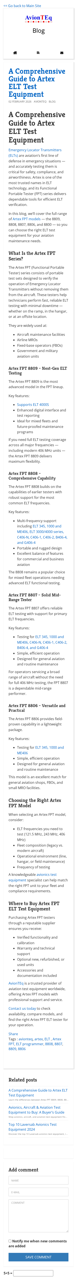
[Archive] (38, 53)
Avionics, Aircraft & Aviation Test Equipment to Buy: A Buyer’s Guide (36, 1110)
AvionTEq (40, 101)
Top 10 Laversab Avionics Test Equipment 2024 (33, 1127)
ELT (47, 1039)
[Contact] (61, 53)
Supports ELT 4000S (33, 404)
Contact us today (22, 1008)
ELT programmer (29, 1044)
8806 (22, 1049)
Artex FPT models (27, 219)
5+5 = (8, 1273)
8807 (58, 1044)
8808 (49, 1044)
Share (13, 1034)
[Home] (15, 53)
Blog (39, 30)
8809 (12, 1049)
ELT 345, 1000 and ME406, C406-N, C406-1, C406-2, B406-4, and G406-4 (42, 642)
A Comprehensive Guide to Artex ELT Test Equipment (37, 82)
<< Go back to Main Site (22, 5)
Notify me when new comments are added (38, 1243)
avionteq (26, 1039)
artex (38, 1039)
